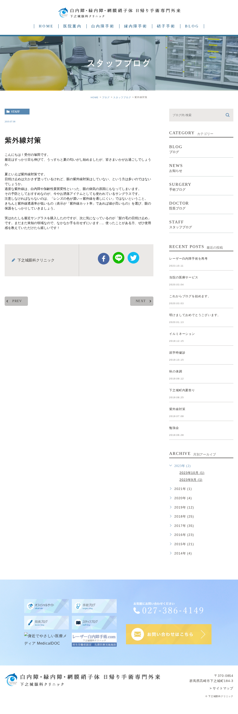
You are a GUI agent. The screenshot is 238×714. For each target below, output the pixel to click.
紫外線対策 (177, 409)
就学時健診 (177, 352)
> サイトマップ (221, 688)
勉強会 (174, 428)
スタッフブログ (122, 97)
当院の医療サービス (183, 277)
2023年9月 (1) (190, 480)
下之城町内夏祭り (182, 390)
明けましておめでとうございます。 (195, 315)
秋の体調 (175, 371)
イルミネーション (182, 334)
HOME (46, 26)
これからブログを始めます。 (190, 296)
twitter (133, 258)
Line (118, 258)
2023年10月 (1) (192, 473)
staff (15, 111)
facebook (103, 258)
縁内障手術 (135, 26)
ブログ (106, 97)
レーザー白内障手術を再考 (188, 258)
